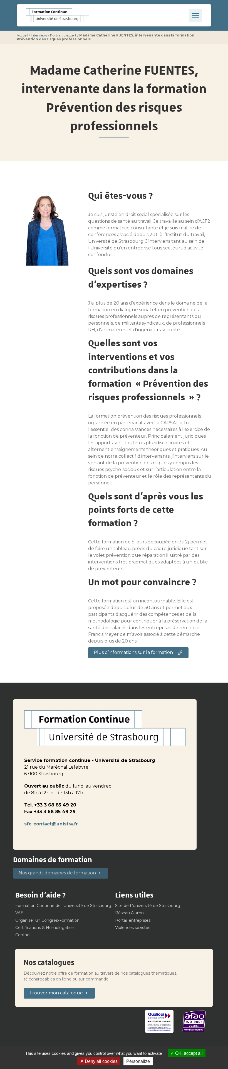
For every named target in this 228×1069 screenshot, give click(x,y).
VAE (19, 912)
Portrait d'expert (63, 35)
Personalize (138, 1061)
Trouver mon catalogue (56, 993)
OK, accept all (188, 1053)
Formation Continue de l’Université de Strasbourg (63, 905)
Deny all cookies (101, 1061)
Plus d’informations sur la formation (133, 652)
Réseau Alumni (130, 912)
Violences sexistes (132, 927)
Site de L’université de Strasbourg (147, 905)
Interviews (39, 35)
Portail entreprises (132, 920)
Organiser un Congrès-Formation (47, 920)
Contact (23, 934)
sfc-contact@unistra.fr (51, 824)
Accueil (22, 35)
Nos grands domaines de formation (57, 873)
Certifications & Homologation (44, 927)
